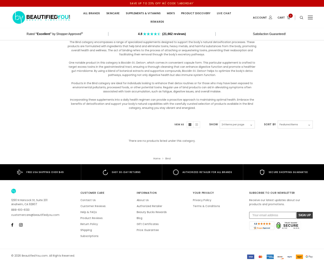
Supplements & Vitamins (143, 13)
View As (179, 124)
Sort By (270, 124)
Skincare (112, 13)
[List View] (196, 124)
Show (213, 124)
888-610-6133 (20, 210)
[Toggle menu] (310, 17)
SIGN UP (304, 215)
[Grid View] (190, 124)
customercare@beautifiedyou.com (35, 215)
